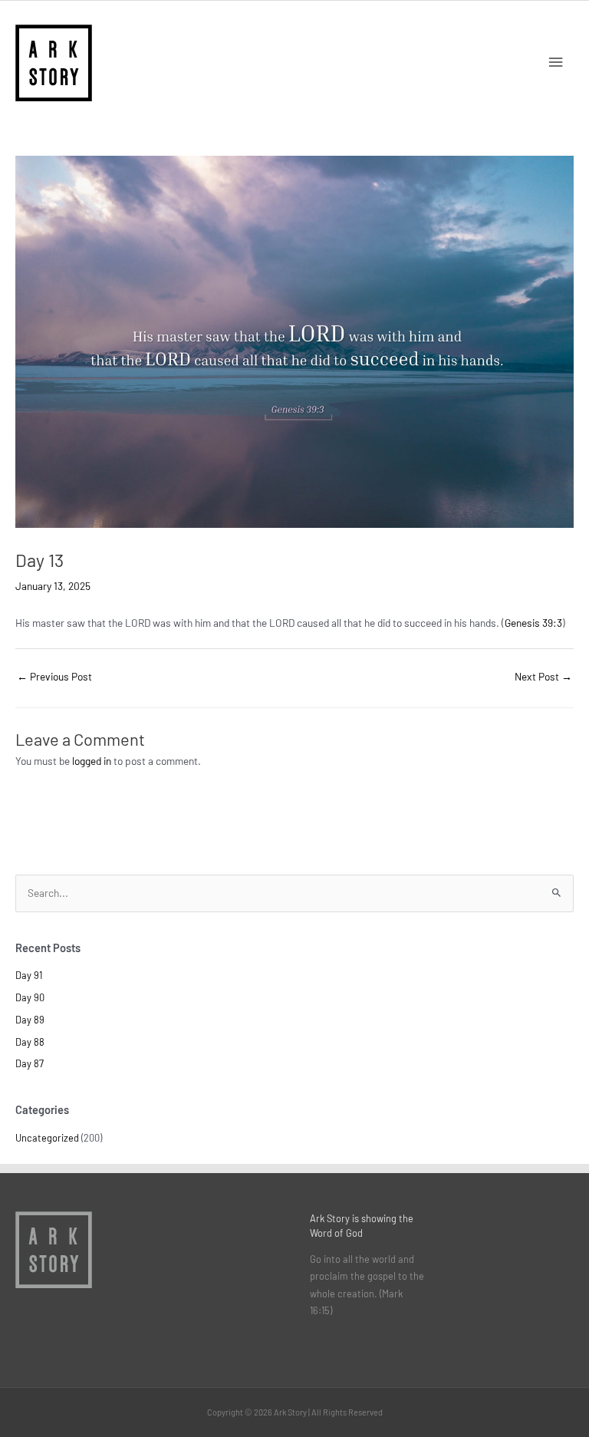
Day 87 (29, 1063)
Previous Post (54, 676)
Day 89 (29, 1019)
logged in (91, 760)
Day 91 (28, 975)
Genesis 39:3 (533, 622)
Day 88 (29, 1042)
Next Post (543, 676)
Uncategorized (47, 1138)
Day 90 (29, 997)
